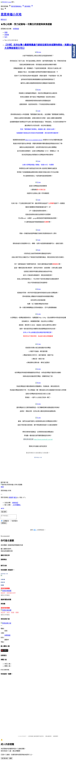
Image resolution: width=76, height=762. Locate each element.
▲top (2, 508)
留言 (15, 497)
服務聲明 (55, 736)
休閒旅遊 (16, 29)
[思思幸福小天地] (1, 575)
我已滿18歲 (4, 758)
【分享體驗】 (16, 505)
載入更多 (3, 511)
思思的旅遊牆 (5, 588)
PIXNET (24, 736)
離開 (10, 758)
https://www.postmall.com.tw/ (34, 140)
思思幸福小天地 (11, 14)
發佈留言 (3, 523)
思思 (2, 487)
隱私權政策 (48, 736)
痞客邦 (11, 497)
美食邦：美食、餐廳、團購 (10, 612)
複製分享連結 (5, 595)
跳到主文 (4, 19)
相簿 (5, 32)
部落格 (6, 34)
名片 (5, 37)
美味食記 (15, 502)
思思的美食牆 (5, 608)
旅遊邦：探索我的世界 (8, 593)
